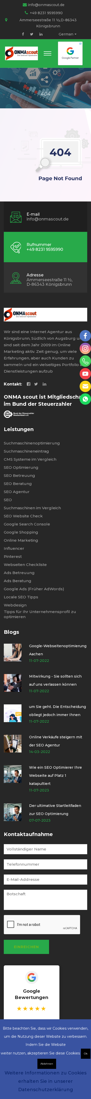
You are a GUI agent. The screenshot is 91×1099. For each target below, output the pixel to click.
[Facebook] (23, 34)
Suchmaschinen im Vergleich (32, 507)
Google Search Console (27, 524)
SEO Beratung (18, 483)
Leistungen (19, 429)
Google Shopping (21, 532)
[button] (47, 53)
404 (46, 94)
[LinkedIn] (40, 34)
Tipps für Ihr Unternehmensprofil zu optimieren (40, 614)
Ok (85, 1053)
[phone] (85, 361)
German (66, 34)
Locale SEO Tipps (21, 597)
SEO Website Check (23, 516)
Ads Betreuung (19, 572)
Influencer (14, 548)
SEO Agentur (17, 491)
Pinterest (13, 556)
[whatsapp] (85, 399)
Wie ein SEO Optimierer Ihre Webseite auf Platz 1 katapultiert (55, 775)
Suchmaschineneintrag (26, 451)
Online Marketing (21, 540)
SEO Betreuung (19, 475)
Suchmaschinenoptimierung (32, 443)
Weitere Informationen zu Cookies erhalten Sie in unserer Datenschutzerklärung (45, 1081)
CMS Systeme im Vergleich (30, 459)
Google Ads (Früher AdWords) (34, 588)
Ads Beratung (17, 580)
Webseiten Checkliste (25, 564)
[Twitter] (31, 34)
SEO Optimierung (21, 467)
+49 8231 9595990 (46, 13)
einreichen (26, 947)
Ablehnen (46, 1063)
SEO (8, 499)
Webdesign (15, 605)
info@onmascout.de (46, 5)
